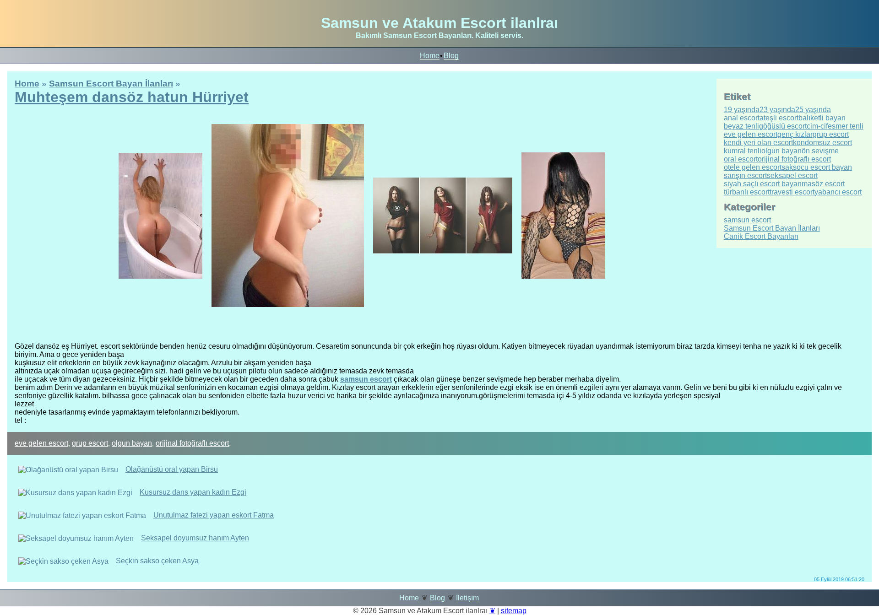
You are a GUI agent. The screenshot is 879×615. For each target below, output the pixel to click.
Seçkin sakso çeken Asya (157, 561)
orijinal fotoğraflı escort (192, 443)
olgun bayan (132, 443)
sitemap (513, 611)
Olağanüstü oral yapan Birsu (171, 469)
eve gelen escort (41, 443)
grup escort (90, 443)
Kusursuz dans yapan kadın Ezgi (193, 492)
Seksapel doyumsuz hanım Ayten (195, 538)
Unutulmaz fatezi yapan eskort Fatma (213, 515)
